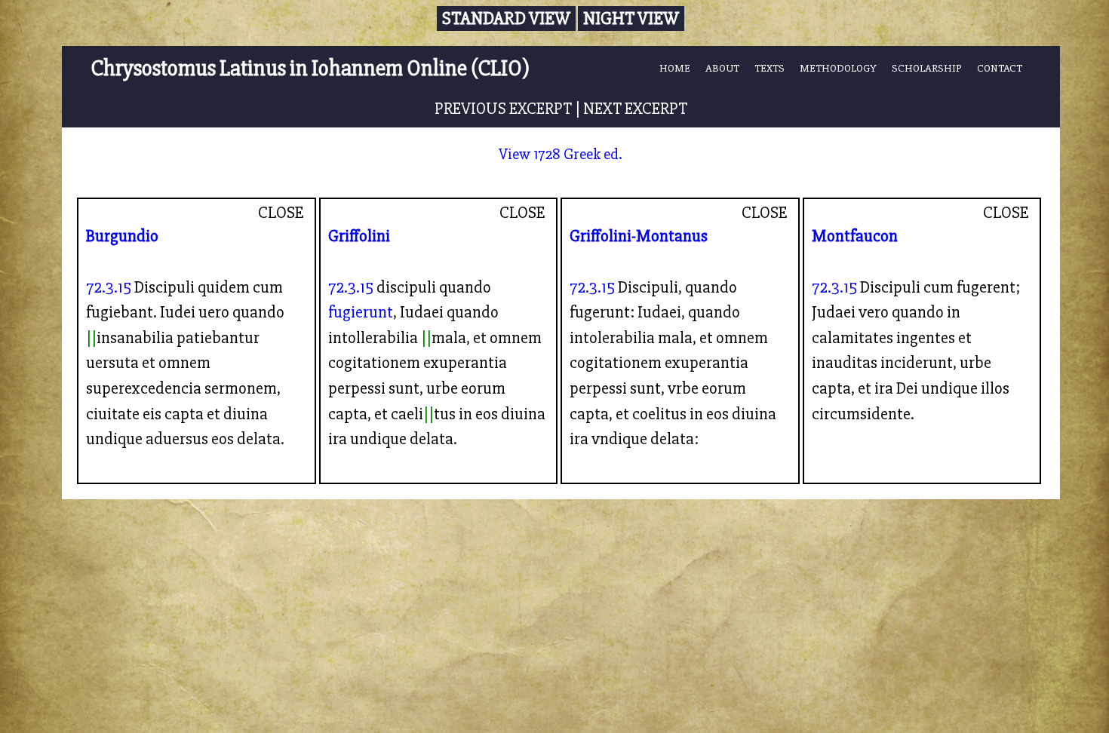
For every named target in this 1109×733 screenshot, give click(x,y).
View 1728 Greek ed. (560, 154)
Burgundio (122, 236)
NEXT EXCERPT (635, 109)
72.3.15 (108, 287)
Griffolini (359, 236)
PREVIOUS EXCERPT (503, 109)
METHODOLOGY (838, 68)
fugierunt (360, 312)
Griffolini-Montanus (639, 236)
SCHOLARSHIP (927, 68)
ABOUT (722, 68)
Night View (631, 18)
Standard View (506, 18)
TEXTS (769, 68)
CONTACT (999, 68)
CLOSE (281, 212)
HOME (674, 68)
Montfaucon (855, 236)
